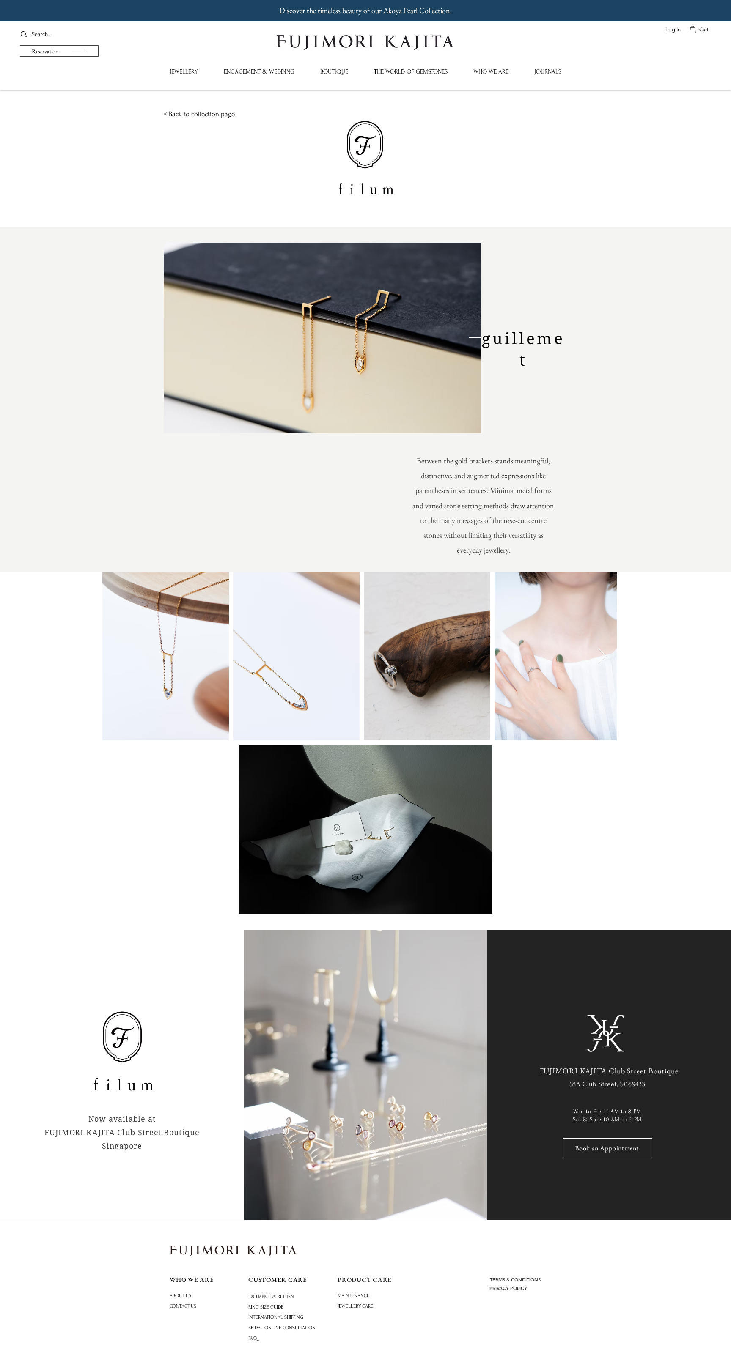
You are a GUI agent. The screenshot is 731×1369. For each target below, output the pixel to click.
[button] (183, 71)
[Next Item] (602, 656)
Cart (704, 30)
